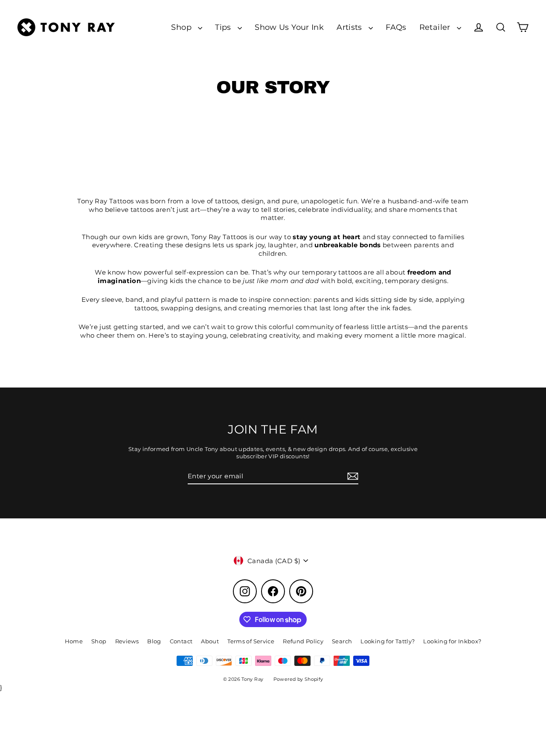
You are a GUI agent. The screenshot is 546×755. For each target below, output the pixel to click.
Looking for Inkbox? (452, 641)
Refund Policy (303, 641)
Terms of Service (250, 641)
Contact (181, 641)
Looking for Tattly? (387, 641)
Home (74, 641)
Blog (154, 641)
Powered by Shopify (298, 679)
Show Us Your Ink (289, 27)
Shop (182, 27)
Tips (224, 27)
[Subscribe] (351, 477)
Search (342, 641)
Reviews (127, 641)
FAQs (396, 27)
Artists (350, 27)
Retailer (436, 27)
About (210, 641)
